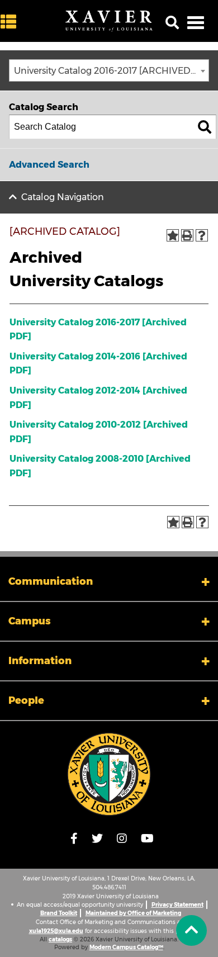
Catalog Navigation (62, 197)
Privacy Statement (177, 904)
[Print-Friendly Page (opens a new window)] (187, 235)
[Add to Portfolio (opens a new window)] (173, 235)
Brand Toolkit (58, 913)
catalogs (60, 939)
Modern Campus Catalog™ (126, 947)
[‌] (11, 22)
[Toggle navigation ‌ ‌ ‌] (196, 22)
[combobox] (109, 70)
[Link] (109, 774)
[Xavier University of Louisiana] (109, 21)
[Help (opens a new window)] (202, 235)
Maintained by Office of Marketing (133, 913)
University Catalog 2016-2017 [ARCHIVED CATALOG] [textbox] (111, 70)
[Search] (204, 127)
